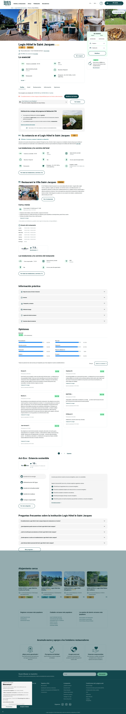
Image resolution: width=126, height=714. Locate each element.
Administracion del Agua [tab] (30, 482)
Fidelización (37, 3)
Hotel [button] (28, 87)
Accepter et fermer (24, 706)
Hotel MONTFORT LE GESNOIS (57, 620)
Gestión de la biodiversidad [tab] (31, 488)
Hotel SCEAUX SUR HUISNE (56, 619)
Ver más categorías (25, 506)
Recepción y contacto (28, 303)
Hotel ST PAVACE (54, 623)
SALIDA (101, 35)
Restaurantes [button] (37, 87)
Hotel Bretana (23, 619)
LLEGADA (92, 35)
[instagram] (66, 704)
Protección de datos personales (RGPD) (95, 688)
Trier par (91, 363)
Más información (33, 250)
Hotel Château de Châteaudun (86, 617)
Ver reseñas (35, 53)
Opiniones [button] (57, 87)
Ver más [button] (22, 80)
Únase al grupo (67, 690)
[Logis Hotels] (7, 3)
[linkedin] (70, 704)
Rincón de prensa (67, 699)
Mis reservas (44, 685)
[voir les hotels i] (68, 102)
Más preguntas (29, 549)
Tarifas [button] (22, 87)
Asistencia (88, 694)
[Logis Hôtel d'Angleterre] (74, 579)
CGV (87, 692)
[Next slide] (37, 192)
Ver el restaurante (48, 199)
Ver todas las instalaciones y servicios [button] (31, 172)
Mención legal (89, 685)
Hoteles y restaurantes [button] (19, 3)
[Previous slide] (20, 192)
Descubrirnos (45, 3)
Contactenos (44, 692)
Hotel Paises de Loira (25, 617)
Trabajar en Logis (67, 696)
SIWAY (78, 712)
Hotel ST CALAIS (53, 622)
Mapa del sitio (89, 696)
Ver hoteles (77, 102)
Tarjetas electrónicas (68, 692)
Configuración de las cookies (92, 690)
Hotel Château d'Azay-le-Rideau (86, 621)
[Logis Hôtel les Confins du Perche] (29, 579)
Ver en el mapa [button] (46, 50)
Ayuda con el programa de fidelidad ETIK (50, 690)
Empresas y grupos (68, 694)
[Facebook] (62, 704)
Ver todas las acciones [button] (55, 502)
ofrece (29, 3)
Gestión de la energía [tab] (29, 476)
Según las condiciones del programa (28, 124)
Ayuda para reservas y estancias (48, 688)
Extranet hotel (67, 688)
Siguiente (67, 453)
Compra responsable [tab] (29, 500)
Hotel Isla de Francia (25, 620)
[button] (3, 711)
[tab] (26, 199)
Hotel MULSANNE (54, 625)
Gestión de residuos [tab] (29, 494)
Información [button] (47, 87)
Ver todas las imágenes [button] (118, 12)
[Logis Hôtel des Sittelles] (51, 579)
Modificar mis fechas (71, 96)
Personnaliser (9, 706)
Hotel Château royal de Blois (85, 619)
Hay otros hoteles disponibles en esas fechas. (33, 102)
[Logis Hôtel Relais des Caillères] (97, 579)
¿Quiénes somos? (68, 685)
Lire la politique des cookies (8, 701)
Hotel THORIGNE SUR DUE (56, 617)
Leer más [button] (78, 143)
